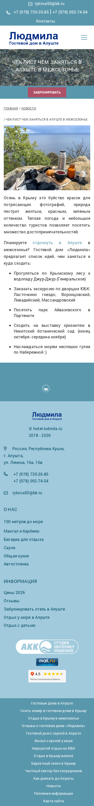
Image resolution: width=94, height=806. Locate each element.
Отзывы (12, 600)
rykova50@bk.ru (49, 3)
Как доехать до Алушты (53, 778)
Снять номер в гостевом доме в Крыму (53, 710)
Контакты (45, 21)
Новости (28, 108)
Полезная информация (53, 793)
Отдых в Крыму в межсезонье (53, 718)
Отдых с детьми (19, 625)
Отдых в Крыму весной (53, 755)
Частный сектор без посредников (53, 770)
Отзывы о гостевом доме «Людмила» (53, 725)
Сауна (9, 547)
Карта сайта (53, 800)
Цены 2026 (14, 592)
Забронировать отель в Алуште (34, 609)
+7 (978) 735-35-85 (31, 12)
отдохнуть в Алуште (57, 242)
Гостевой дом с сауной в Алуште (53, 733)
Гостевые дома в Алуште (52, 703)
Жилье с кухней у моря (53, 740)
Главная (11, 108)
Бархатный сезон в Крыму (53, 763)
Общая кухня (16, 555)
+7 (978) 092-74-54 (70, 12)
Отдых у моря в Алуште (27, 617)
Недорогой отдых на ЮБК (53, 748)
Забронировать (47, 92)
